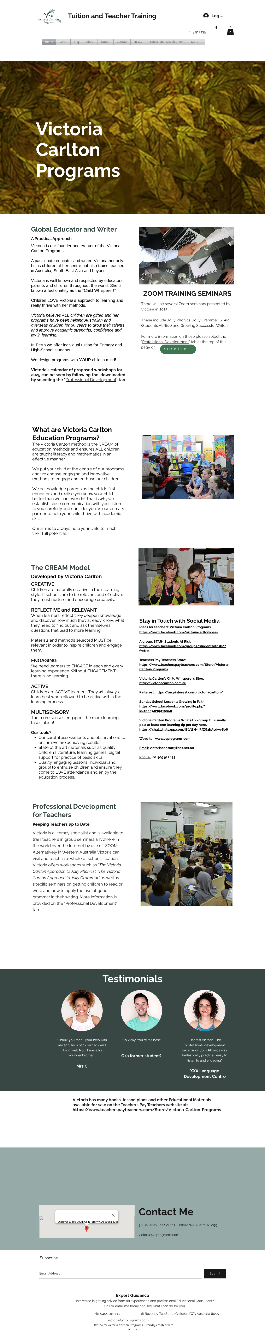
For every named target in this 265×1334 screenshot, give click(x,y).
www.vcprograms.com (172, 739)
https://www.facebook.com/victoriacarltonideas (178, 632)
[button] (230, 30)
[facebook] (216, 27)
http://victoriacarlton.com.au (162, 683)
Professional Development (91, 379)
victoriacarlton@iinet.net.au (172, 748)
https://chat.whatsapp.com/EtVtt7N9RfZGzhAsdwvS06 (183, 729)
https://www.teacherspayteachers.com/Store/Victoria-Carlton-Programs (147, 1109)
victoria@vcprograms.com (159, 1235)
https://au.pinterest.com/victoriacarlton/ (189, 692)
